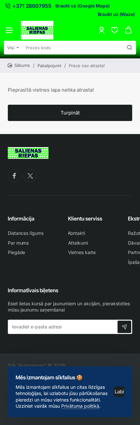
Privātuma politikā (80, 406)
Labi (119, 391)
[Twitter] (29, 175)
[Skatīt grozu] (128, 30)
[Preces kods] (129, 47)
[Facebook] (14, 175)
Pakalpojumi (49, 65)
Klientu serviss (85, 218)
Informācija (21, 218)
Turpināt (70, 113)
